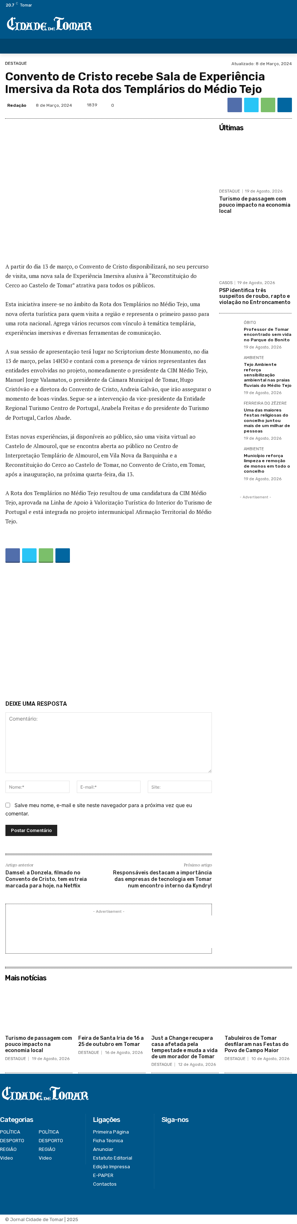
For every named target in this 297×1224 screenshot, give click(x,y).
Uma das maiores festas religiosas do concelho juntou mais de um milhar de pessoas (267, 421)
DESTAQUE (16, 63)
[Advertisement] (108, 633)
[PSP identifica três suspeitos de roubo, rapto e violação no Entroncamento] (255, 251)
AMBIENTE (254, 358)
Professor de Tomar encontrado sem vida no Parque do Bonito (267, 334)
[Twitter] (276, 5)
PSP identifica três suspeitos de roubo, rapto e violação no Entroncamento (254, 296)
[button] (286, 46)
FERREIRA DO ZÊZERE (265, 403)
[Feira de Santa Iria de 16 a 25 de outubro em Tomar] (112, 1008)
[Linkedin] (284, 105)
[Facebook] (260, 5)
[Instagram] (268, 5)
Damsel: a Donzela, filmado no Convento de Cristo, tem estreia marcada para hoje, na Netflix (46, 879)
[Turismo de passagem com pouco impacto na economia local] (255, 160)
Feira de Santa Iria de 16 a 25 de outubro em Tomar (111, 1041)
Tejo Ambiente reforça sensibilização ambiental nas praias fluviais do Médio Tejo (268, 375)
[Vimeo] (284, 5)
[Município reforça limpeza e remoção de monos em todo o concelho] (229, 457)
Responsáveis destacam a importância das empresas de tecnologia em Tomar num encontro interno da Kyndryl (162, 879)
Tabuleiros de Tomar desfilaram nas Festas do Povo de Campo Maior (257, 1044)
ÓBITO (250, 323)
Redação (16, 105)
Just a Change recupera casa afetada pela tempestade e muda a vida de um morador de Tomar (184, 1047)
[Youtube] (293, 5)
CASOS (226, 283)
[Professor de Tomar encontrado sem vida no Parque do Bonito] (229, 331)
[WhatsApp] (268, 105)
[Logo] (49, 24)
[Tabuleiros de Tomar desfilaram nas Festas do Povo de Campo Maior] (258, 1008)
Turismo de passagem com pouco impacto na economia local (254, 205)
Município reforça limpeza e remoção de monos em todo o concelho (267, 463)
